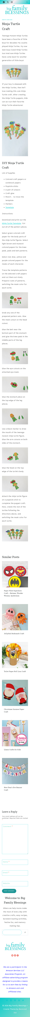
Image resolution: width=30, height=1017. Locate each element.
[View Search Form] (27, 2)
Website (6, 883)
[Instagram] (12, 2)
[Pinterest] (19, 1000)
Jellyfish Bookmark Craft (14, 634)
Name (6, 862)
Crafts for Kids (7, 19)
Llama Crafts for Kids (12, 750)
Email (6, 873)
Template (10, 207)
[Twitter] (23, 1000)
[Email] (7, 1000)
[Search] (25, 932)
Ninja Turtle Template (11, 223)
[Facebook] (4, 2)
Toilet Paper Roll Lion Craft (15, 671)
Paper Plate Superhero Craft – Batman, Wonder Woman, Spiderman (13, 593)
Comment (8, 826)
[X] (8, 2)
